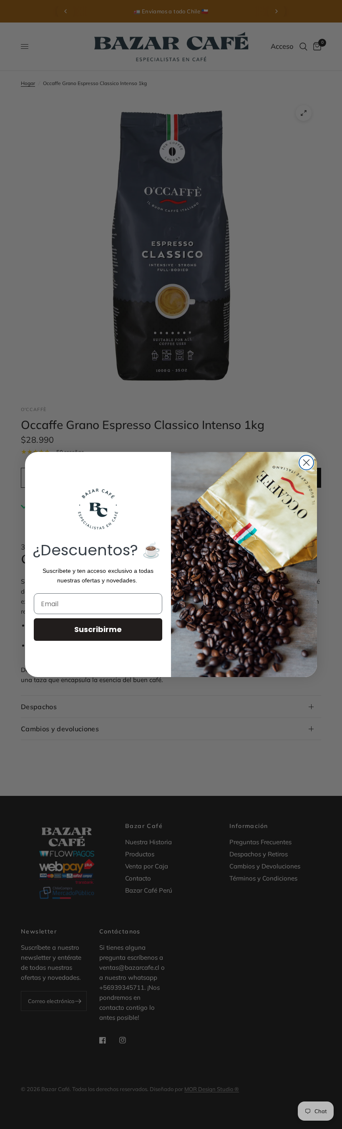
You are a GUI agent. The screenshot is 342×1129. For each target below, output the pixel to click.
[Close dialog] (306, 462)
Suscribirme (98, 629)
